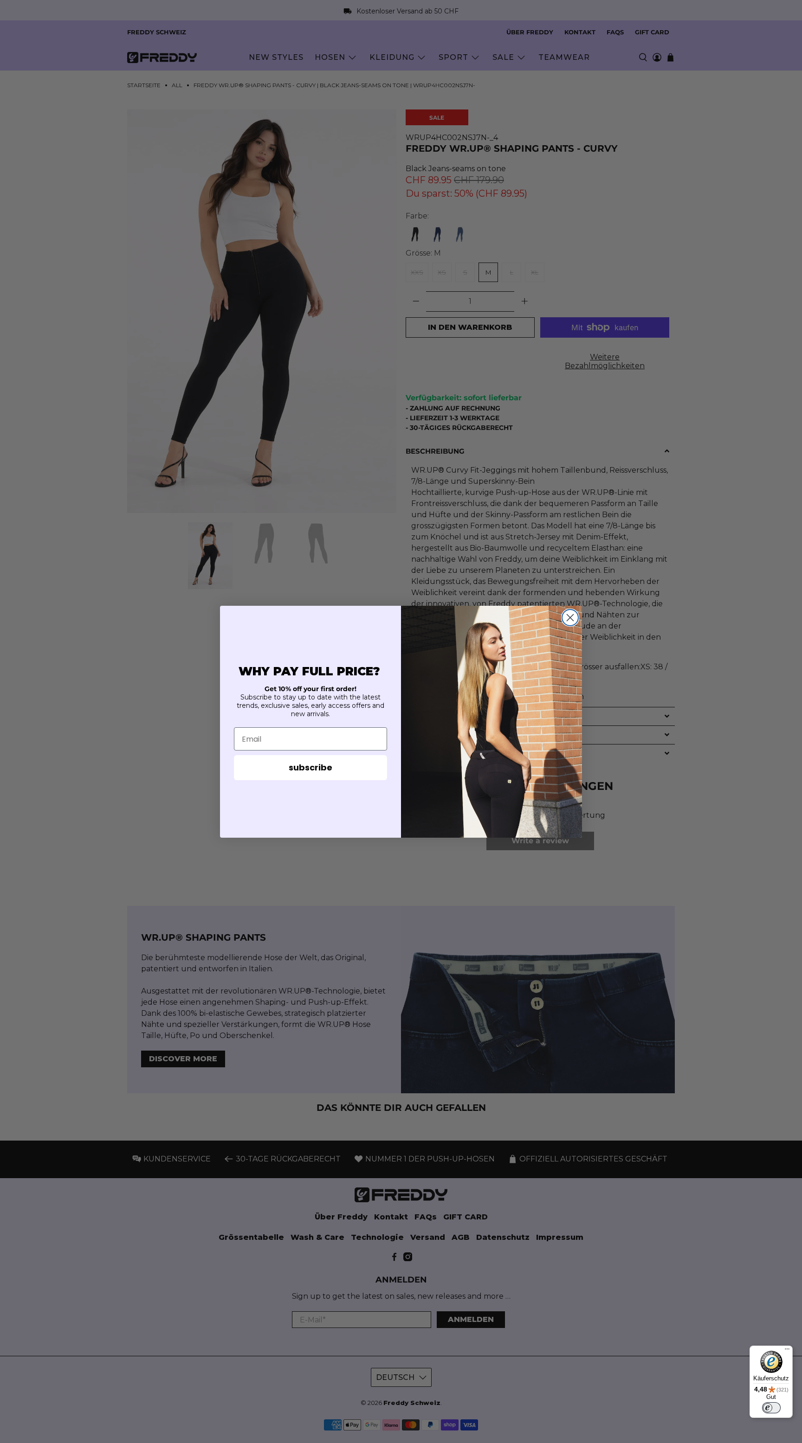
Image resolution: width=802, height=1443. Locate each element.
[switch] (771, 1407)
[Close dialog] (570, 617)
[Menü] (787, 1351)
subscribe (310, 767)
